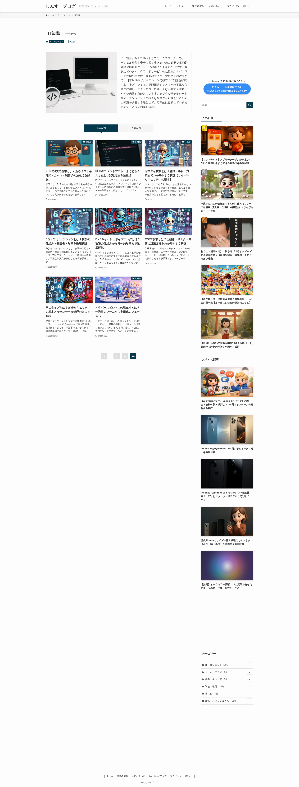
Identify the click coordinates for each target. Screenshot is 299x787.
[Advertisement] (227, 51)
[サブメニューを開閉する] (249, 665)
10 (125, 355)
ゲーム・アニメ (216, 672)
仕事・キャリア (216, 679)
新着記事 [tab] (101, 128)
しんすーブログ (61, 6)
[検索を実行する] (249, 105)
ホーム (109, 776)
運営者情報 (122, 776)
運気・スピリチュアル (220, 700)
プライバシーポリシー (181, 776)
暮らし (211, 693)
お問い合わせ (138, 776)
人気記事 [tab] (136, 128)
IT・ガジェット (56, 42)
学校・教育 (214, 686)
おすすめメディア (158, 776)
